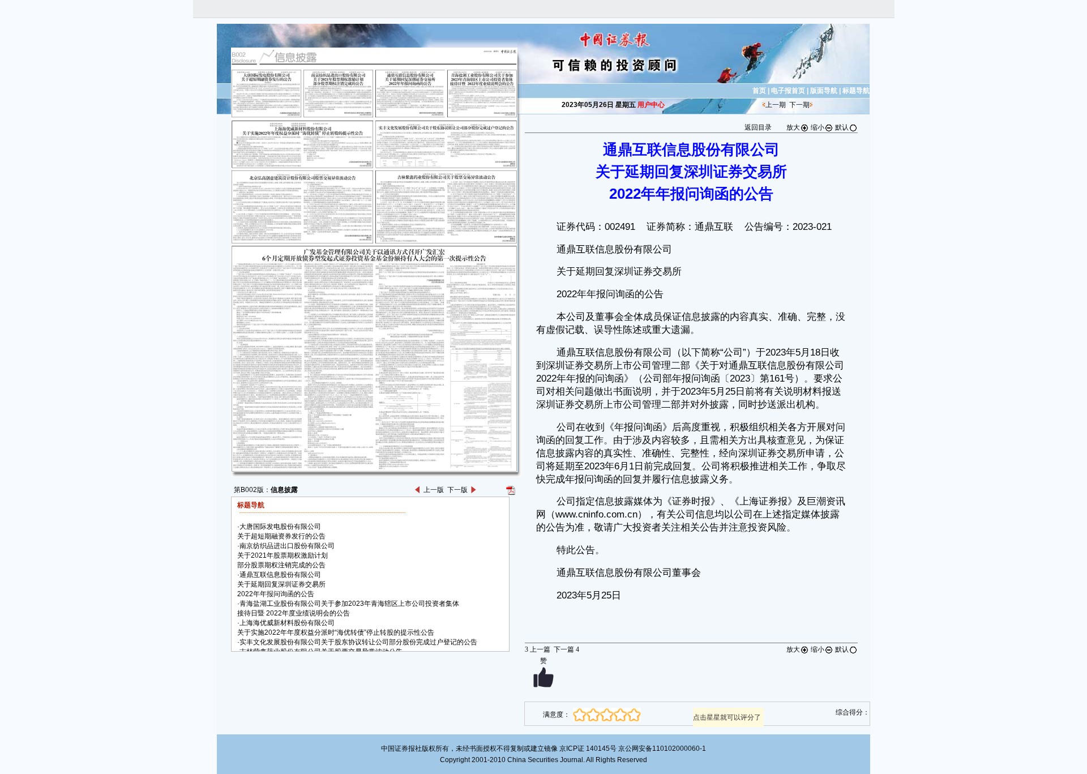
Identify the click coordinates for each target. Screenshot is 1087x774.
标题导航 (856, 91)
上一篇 (537, 649)
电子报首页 (788, 91)
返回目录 (758, 127)
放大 (793, 127)
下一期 (799, 105)
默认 (842, 127)
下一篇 (566, 649)
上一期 (775, 105)
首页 (759, 91)
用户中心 (651, 105)
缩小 (817, 127)
